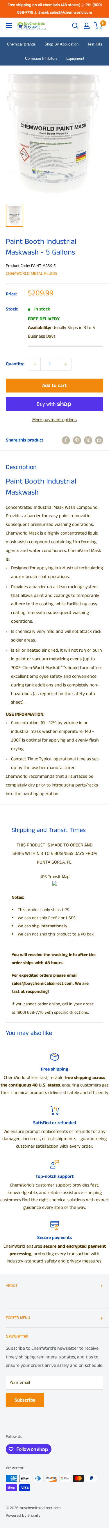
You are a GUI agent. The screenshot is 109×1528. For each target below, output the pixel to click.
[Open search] (75, 26)
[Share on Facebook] (66, 440)
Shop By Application (61, 44)
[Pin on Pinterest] (77, 440)
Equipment (75, 58)
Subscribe (25, 1400)
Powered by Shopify (23, 1515)
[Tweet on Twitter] (88, 440)
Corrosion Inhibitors (41, 58)
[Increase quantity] (65, 364)
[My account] (87, 26)
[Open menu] (9, 25)
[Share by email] (99, 440)
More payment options (54, 420)
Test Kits (94, 44)
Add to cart (54, 385)
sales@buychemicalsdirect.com (42, 983)
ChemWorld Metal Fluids (31, 273)
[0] (98, 25)
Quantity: (15, 364)
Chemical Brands (21, 44)
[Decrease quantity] (34, 364)
